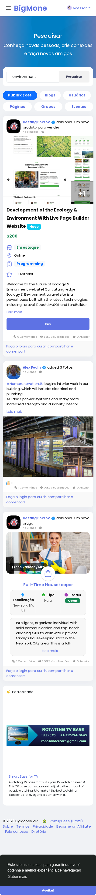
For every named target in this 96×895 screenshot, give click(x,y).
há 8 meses (30, 132)
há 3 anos (29, 372)
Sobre (8, 826)
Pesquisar (74, 76)
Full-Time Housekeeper (48, 585)
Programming (30, 263)
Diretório (38, 831)
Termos (23, 826)
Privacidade (43, 826)
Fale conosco (17, 831)
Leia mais (15, 312)
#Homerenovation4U (25, 383)
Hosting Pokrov (36, 122)
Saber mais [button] (17, 876)
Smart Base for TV (23, 776)
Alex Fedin (32, 367)
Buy (48, 324)
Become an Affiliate (73, 826)
